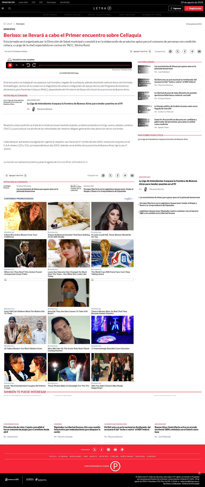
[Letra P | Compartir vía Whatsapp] (170, 51)
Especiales (73, 15)
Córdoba (114, 456)
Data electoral (100, 15)
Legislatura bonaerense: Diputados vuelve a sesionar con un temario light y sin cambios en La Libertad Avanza (169, 212)
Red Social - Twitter (95, 449)
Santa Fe (93, 456)
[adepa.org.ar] (30, 479)
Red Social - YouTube (115, 449)
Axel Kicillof (64, 2)
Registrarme (195, 8)
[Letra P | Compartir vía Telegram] (192, 51)
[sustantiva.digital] (40, 480)
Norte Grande (127, 456)
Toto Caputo (51, 2)
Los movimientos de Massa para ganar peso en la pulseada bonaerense (170, 197)
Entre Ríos (103, 456)
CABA (85, 456)
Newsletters (152, 15)
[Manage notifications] (199, 473)
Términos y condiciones (172, 483)
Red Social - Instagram (108, 449)
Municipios (20, 24)
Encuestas (127, 15)
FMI (41, 2)
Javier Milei (23, 2)
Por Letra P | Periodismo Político (16, 51)
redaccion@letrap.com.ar (189, 481)
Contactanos (85, 449)
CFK (33, 2)
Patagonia (140, 456)
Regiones (50, 15)
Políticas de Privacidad (190, 483)
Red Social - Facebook (102, 449)
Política (53, 456)
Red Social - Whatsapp (122, 449)
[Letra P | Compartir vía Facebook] (185, 51)
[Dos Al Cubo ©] (12, 480)
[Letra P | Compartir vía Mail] (199, 51)
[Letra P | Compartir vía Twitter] (178, 51)
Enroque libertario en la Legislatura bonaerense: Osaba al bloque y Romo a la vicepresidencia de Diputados (168, 204)
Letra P (9, 24)
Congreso (151, 456)
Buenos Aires (75, 456)
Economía (63, 456)
